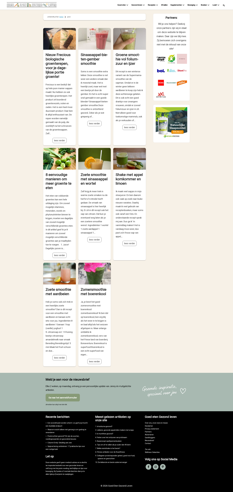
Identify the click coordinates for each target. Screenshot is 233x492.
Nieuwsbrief (149, 440)
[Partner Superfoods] (182, 83)
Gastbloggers (150, 438)
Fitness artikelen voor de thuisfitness (111, 452)
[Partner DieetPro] (182, 71)
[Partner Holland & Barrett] (171, 83)
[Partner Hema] (161, 83)
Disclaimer (149, 426)
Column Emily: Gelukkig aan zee (60, 443)
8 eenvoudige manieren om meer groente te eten (58, 181)
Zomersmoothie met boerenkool (93, 291)
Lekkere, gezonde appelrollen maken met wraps (115, 430)
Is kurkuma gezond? (104, 426)
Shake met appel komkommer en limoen (129, 179)
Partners (148, 432)
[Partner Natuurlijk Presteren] (171, 59)
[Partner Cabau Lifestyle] (182, 59)
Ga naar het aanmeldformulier (63, 397)
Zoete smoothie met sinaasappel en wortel (94, 179)
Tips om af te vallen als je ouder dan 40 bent (114, 445)
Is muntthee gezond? (105, 434)
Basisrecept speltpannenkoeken (109, 441)
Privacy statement (152, 429)
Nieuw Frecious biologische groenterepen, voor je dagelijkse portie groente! (58, 66)
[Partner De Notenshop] (161, 59)
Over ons (148, 423)
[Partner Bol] (161, 71)
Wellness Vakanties (152, 452)
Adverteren (149, 435)
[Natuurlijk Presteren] (171, 138)
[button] (223, 5)
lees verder (59, 140)
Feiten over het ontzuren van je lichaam (112, 437)
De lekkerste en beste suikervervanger (112, 462)
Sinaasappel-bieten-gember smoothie (94, 59)
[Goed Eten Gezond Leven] (32, 5)
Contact (148, 443)
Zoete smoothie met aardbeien (58, 291)
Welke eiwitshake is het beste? (108, 448)
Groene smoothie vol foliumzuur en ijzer (128, 59)
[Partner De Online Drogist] (171, 71)
